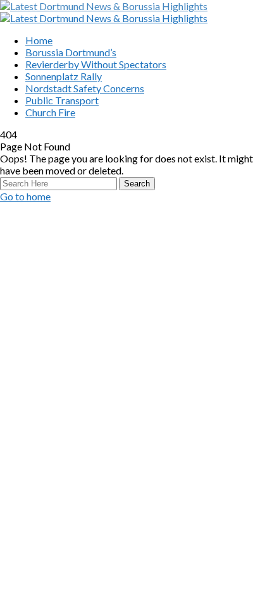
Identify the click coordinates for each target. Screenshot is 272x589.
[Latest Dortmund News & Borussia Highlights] (103, 6)
